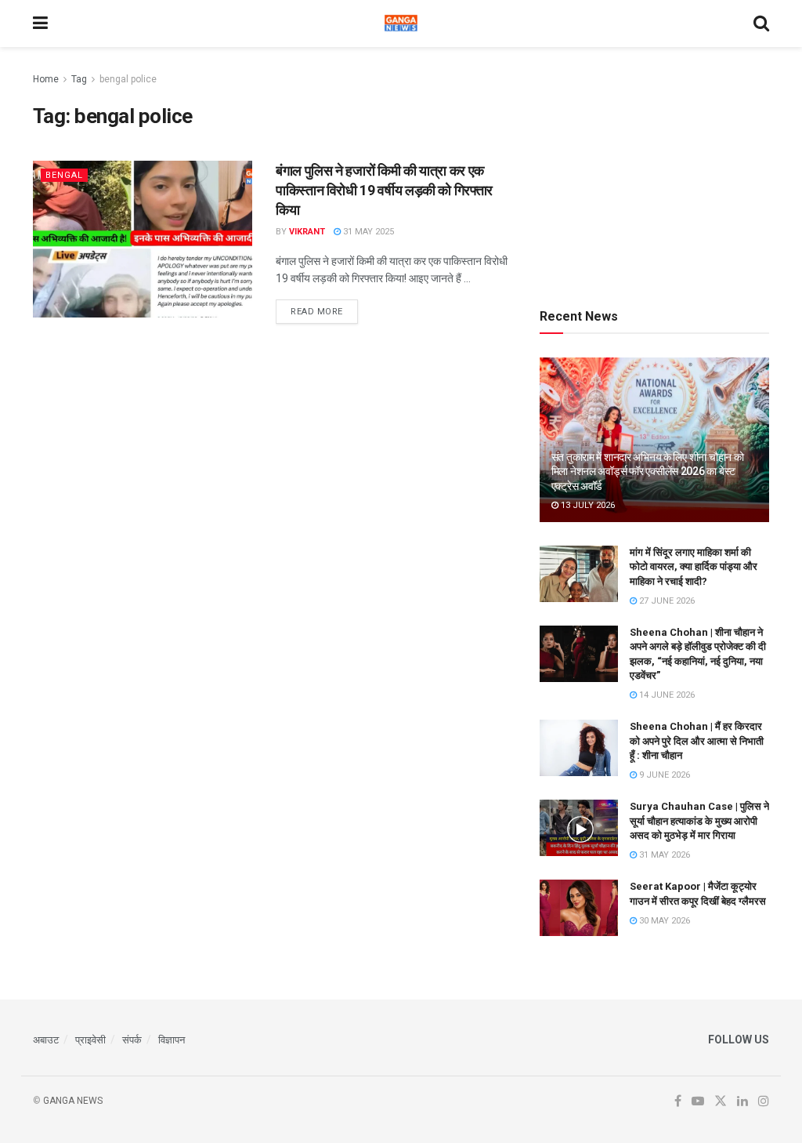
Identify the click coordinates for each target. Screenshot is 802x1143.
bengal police (128, 79)
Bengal (64, 175)
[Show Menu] (40, 23)
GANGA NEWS (73, 1100)
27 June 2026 (666, 601)
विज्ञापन (171, 1040)
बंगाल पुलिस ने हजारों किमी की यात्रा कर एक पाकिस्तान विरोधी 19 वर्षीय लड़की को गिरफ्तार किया (384, 190)
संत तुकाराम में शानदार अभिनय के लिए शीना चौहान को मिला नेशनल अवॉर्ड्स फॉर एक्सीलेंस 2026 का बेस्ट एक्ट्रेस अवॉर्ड (647, 471)
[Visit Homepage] (401, 23)
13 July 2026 (586, 505)
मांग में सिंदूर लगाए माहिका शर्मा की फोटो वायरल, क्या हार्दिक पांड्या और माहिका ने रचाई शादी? (693, 566)
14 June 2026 (666, 695)
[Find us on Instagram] (763, 1101)
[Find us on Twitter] (720, 1101)
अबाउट (46, 1040)
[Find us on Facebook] (677, 1101)
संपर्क (132, 1040)
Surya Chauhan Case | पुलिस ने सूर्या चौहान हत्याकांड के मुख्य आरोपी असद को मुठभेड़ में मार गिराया (699, 820)
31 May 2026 (663, 855)
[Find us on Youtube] (698, 1101)
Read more (324, 311)
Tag (79, 79)
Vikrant (307, 232)
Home (46, 79)
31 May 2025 (367, 232)
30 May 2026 (663, 921)
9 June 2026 (663, 775)
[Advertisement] (657, 169)
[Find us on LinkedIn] (742, 1101)
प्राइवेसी (90, 1040)
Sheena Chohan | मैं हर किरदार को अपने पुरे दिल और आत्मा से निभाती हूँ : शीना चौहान (697, 740)
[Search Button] (761, 23)
